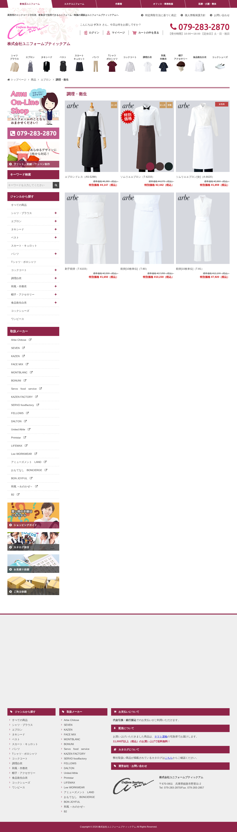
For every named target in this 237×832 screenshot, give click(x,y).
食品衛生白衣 (19, 302)
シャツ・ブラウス (21, 213)
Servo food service (24, 388)
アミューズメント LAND (26, 462)
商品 (33, 79)
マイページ (118, 32)
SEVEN (15, 347)
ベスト (15, 237)
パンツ (15, 253)
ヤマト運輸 (160, 736)
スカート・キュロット (24, 245)
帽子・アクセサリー (22, 294)
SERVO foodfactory (23, 405)
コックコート (19, 270)
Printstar (16, 437)
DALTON (16, 421)
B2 (13, 494)
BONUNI (16, 380)
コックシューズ (20, 310)
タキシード (17, 229)
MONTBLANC (19, 372)
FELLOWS (17, 413)
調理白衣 (16, 278)
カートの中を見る (148, 32)
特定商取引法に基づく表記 (160, 15)
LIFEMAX (17, 445)
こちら (169, 757)
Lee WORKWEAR (22, 453)
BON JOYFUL (19, 478)
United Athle (18, 429)
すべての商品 (19, 204)
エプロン (46, 79)
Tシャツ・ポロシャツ (23, 261)
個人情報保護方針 (195, 15)
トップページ (18, 79)
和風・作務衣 (19, 286)
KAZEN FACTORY (22, 396)
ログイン (94, 32)
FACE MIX (17, 364)
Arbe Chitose (19, 339)
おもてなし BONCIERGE (27, 470)
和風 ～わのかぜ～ (22, 486)
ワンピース (17, 318)
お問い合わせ (222, 15)
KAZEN (15, 356)
